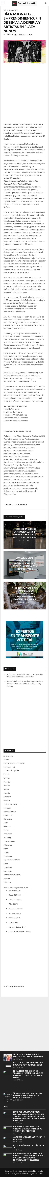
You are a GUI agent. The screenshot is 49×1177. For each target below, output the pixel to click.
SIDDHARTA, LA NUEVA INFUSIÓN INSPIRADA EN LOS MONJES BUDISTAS (28, 1056)
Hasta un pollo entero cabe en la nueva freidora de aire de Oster (28, 1064)
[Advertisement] (24, 94)
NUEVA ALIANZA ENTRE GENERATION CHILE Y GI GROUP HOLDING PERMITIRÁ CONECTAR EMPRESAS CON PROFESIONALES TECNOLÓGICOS (29, 1157)
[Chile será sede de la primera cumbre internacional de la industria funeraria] (8, 1098)
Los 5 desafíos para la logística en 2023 (28, 1146)
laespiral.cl (9, 456)
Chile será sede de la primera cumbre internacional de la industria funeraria (24, 533)
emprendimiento (11, 10)
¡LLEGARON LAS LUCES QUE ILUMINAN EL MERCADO (29, 1138)
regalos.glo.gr (25, 468)
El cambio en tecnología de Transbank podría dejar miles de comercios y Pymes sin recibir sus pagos (28, 1074)
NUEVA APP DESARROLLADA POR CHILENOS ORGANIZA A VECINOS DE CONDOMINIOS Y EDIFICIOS (27, 1129)
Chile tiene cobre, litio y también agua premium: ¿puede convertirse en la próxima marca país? (24, 594)
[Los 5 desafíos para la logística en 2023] (8, 1148)
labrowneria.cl (11, 468)
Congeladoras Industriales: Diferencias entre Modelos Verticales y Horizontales (24, 563)
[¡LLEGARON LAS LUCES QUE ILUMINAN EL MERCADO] (8, 1140)
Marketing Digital (21, 1171)
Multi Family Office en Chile (14, 987)
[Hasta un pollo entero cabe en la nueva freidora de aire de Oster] (8, 1066)
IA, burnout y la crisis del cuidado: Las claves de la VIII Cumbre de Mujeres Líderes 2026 (25, 675)
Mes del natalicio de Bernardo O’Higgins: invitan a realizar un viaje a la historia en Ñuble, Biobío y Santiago (25, 683)
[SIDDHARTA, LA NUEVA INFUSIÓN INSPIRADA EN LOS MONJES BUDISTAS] (8, 1057)
